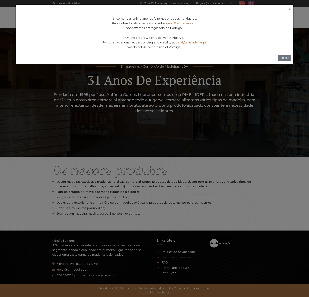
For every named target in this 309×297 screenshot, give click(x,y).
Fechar (284, 57)
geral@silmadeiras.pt (181, 23)
